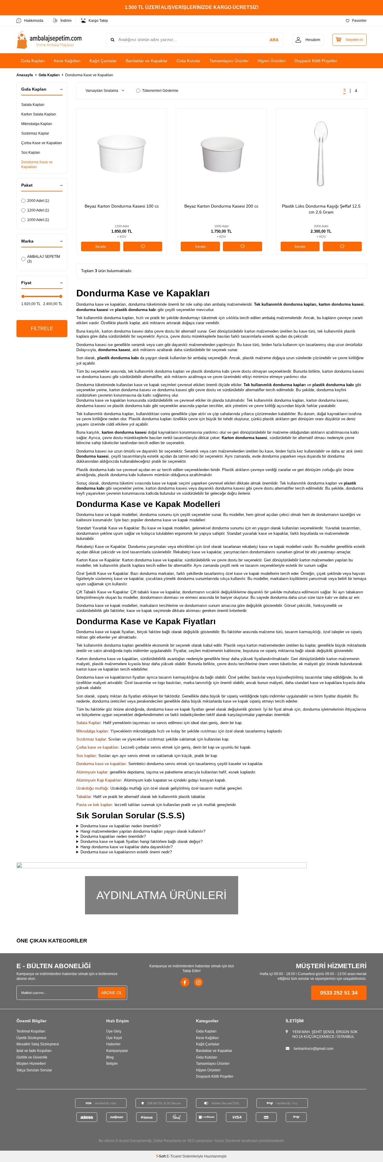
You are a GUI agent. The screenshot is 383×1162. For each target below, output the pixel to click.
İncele (100, 246)
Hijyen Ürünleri (271, 60)
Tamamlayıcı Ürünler (229, 60)
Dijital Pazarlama (167, 1141)
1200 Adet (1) (38, 210)
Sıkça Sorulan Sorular (34, 1070)
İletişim (112, 1064)
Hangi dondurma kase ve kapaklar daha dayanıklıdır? (126, 847)
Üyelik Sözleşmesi (31, 1038)
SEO (190, 1141)
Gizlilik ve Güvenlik (31, 1057)
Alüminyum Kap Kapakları (98, 780)
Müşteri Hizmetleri (31, 1064)
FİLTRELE (42, 328)
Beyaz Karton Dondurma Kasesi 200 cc (221, 206)
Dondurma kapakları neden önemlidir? (113, 836)
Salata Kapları (32, 105)
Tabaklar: (84, 796)
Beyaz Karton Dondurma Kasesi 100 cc (122, 206)
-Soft (161, 1156)
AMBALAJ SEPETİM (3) (43, 259)
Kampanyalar (117, 1051)
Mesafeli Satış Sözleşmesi (37, 1044)
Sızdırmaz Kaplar (35, 133)
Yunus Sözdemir (227, 1141)
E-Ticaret (174, 1156)
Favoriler (359, 21)
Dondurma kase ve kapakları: (101, 764)
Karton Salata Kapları (38, 114)
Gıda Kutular (188, 60)
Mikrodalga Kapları (36, 124)
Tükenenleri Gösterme (160, 91)
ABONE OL (111, 992)
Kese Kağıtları (67, 60)
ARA (274, 39)
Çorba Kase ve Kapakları (41, 143)
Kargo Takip (98, 21)
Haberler (113, 1044)
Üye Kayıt (114, 1038)
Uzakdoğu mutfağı (92, 788)
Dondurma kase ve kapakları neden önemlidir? (120, 826)
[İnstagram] (198, 982)
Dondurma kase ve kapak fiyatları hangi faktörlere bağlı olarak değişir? (141, 841)
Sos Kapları (30, 152)
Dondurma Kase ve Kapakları (37, 164)
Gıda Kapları (33, 60)
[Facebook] (184, 982)
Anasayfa (24, 75)
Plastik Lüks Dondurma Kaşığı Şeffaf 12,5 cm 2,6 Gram (321, 209)
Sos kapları (86, 755)
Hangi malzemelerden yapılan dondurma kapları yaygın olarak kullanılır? (142, 831)
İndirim (66, 21)
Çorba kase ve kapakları (97, 747)
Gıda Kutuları (206, 1057)
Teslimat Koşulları (30, 1031)
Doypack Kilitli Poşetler (315, 60)
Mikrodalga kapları (92, 731)
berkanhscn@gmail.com (313, 1049)
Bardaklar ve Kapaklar (147, 60)
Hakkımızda (33, 21)
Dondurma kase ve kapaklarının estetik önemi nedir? (126, 852)
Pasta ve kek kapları (94, 804)
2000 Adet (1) (38, 201)
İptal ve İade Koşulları (33, 1051)
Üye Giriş (113, 1031)
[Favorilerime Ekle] (142, 246)
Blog (110, 1057)
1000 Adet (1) (38, 220)
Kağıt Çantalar (103, 60)
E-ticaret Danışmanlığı (134, 1141)
